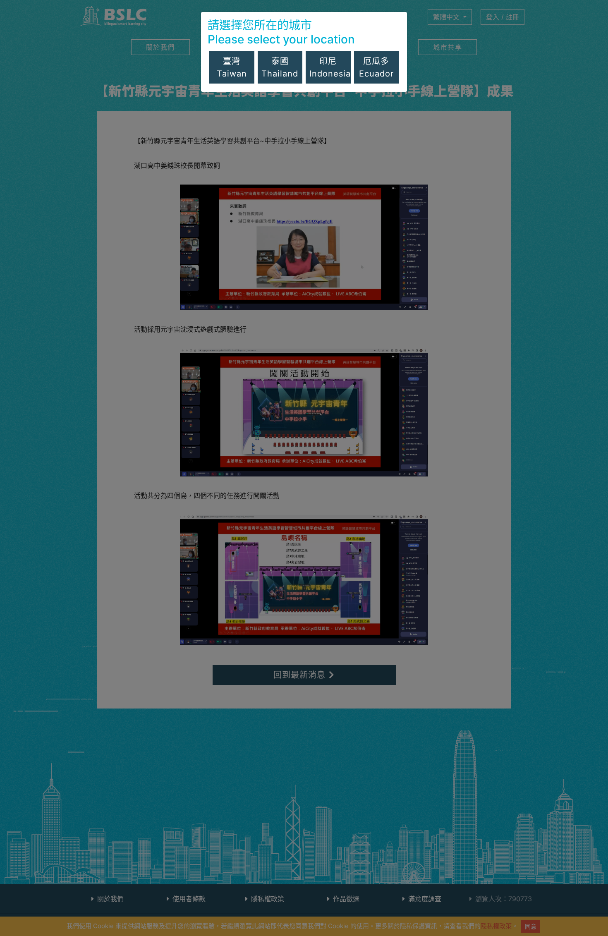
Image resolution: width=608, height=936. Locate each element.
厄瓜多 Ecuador (376, 67)
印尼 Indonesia (330, 67)
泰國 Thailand (279, 67)
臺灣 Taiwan (232, 67)
